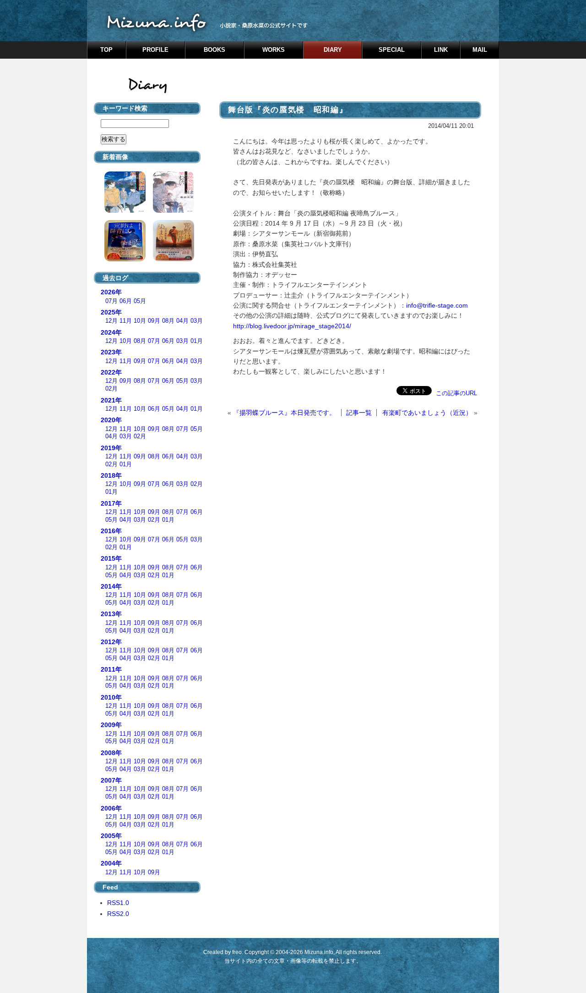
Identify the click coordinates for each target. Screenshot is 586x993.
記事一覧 (359, 412)
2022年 (111, 372)
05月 (140, 301)
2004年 (111, 863)
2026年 (111, 292)
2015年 (111, 558)
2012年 (111, 641)
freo (237, 952)
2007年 (111, 780)
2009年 (111, 724)
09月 (154, 321)
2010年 (111, 697)
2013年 (111, 614)
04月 (182, 321)
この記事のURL (456, 393)
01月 (196, 341)
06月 (125, 301)
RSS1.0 (118, 902)
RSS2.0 (118, 913)
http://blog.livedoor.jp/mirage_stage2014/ (292, 326)
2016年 (111, 531)
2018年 (111, 475)
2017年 (111, 503)
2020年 (111, 420)
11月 (125, 321)
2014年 (111, 586)
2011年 (111, 669)
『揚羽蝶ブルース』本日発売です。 (284, 412)
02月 (111, 389)
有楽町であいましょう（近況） (427, 412)
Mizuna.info (318, 952)
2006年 (111, 808)
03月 (196, 321)
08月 (168, 321)
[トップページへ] (293, 20)
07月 (111, 301)
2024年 (111, 332)
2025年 (111, 312)
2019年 (111, 448)
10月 (140, 321)
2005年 (111, 835)
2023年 (111, 352)
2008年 (111, 752)
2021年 (111, 400)
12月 (111, 321)
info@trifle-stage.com (437, 305)
